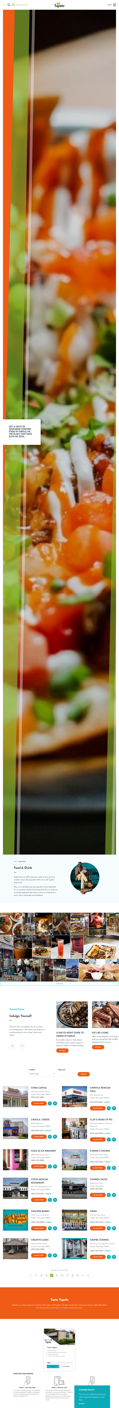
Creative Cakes (40, 1239)
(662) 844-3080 (37, 1249)
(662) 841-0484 (37, 1097)
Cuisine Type (34, 1074)
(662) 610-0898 (37, 1160)
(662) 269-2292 (37, 1193)
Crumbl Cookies (99, 1239)
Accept (82, 1404)
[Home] (59, 5)
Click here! (100, 1399)
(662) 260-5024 (96, 1222)
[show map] (55, 1103)
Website (107, 1102)
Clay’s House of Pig (101, 1119)
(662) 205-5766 (96, 1251)
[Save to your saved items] (50, 1103)
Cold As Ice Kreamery (43, 1150)
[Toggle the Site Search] (9, 5)
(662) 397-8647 (96, 1189)
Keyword (61, 1070)
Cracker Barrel (40, 1211)
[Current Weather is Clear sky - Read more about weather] (4, 4)
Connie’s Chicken (100, 1150)
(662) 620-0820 (37, 1222)
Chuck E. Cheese (40, 1119)
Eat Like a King (100, 1032)
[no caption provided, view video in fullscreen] (113, 924)
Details (62, 1050)
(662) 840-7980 (96, 1133)
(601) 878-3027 (96, 1102)
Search (84, 1074)
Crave (93, 1211)
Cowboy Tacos (98, 1179)
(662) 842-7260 (96, 1162)
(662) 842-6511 (37, 1130)
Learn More (39, 1103)
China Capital (39, 1087)
